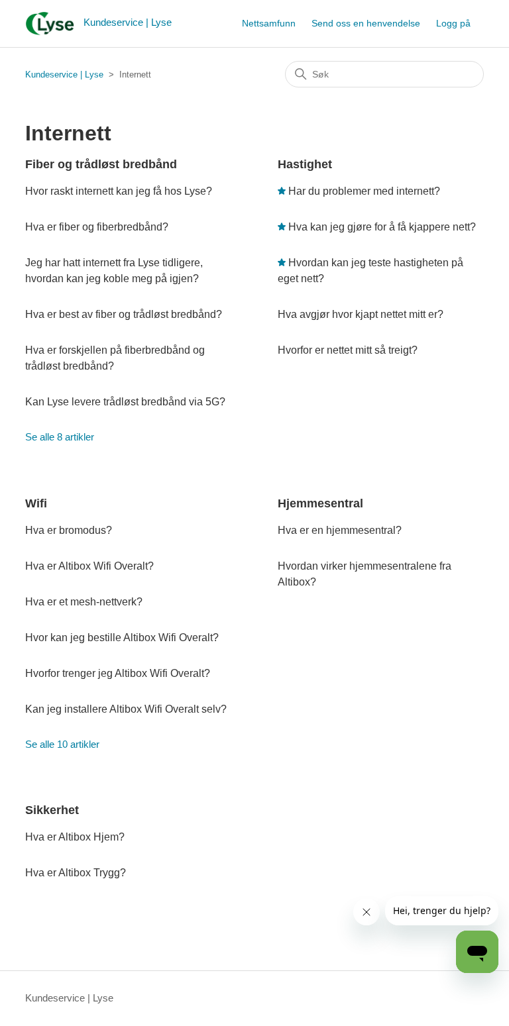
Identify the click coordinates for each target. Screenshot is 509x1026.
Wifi (36, 503)
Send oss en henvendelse (365, 23)
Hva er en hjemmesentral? (340, 530)
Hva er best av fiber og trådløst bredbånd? (123, 314)
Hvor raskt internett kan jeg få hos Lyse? (118, 191)
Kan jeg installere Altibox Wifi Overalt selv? (126, 709)
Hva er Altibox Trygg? (75, 872)
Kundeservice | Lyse (64, 74)
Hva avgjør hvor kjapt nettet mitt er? (360, 314)
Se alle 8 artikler (59, 436)
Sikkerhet (52, 810)
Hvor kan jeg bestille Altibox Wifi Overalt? (122, 637)
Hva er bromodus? (68, 530)
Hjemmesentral (320, 503)
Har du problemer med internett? (364, 191)
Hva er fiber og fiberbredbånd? (96, 226)
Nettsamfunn (269, 23)
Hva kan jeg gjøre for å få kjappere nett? (382, 226)
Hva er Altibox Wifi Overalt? (89, 566)
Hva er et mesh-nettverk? (83, 601)
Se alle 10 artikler (62, 744)
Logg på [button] (453, 23)
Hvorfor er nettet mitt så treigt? (348, 350)
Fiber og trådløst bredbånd (101, 164)
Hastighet (305, 164)
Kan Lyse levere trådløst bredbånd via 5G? (125, 401)
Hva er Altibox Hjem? (75, 837)
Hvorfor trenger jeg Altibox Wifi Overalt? (117, 673)
